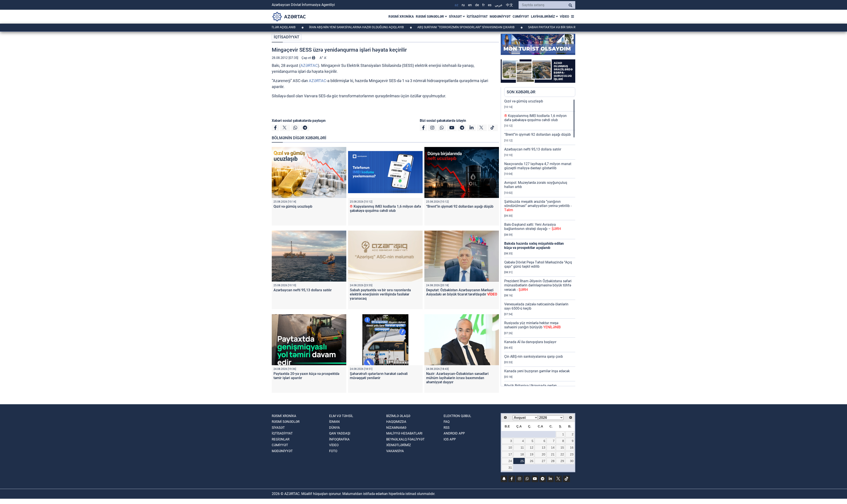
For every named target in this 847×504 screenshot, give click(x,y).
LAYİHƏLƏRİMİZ (543, 17)
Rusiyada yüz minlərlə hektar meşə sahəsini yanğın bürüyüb (532, 325)
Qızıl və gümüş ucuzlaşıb (293, 206)
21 (553, 454)
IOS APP (450, 439)
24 (510, 461)
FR (483, 5)
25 (522, 461)
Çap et (307, 58)
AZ (456, 5)
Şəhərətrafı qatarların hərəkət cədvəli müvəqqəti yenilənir (379, 376)
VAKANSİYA (395, 451)
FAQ (447, 422)
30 (571, 461)
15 (562, 447)
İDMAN (334, 422)
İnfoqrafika (339, 439)
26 (531, 461)
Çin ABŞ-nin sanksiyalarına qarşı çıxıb (533, 356)
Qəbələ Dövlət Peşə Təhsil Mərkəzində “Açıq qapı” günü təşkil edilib (538, 264)
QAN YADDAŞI (339, 433)
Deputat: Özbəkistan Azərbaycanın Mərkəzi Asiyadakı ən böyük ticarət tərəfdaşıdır (461, 292)
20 (543, 454)
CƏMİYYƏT (521, 17)
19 (531, 454)
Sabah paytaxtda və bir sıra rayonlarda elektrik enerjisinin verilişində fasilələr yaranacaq (380, 294)
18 (522, 454)
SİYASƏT (456, 17)
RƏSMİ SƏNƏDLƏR (430, 17)
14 (553, 447)
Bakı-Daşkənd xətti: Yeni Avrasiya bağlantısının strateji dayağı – (532, 226)
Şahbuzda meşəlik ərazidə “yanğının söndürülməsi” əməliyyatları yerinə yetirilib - (538, 205)
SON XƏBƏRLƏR (521, 92)
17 (510, 454)
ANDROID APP (454, 433)
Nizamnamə (396, 428)
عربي (499, 5)
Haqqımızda (396, 422)
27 (543, 461)
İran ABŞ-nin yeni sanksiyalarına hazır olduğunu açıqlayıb (331, 27)
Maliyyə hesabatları (404, 433)
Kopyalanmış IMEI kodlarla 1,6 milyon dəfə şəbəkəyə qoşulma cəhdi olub (385, 208)
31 (510, 467)
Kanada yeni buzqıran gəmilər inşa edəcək (537, 371)
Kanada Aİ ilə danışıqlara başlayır (530, 342)
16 (571, 447)
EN (470, 5)
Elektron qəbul (457, 416)
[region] (539, 242)
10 (510, 447)
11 (522, 447)
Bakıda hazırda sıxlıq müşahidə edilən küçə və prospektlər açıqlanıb (534, 245)
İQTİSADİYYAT (477, 17)
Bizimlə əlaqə (398, 416)
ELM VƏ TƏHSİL (341, 416)
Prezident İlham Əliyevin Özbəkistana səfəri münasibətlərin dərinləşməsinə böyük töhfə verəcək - (538, 285)
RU (463, 5)
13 (543, 447)
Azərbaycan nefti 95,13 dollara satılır (303, 290)
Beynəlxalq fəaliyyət (405, 439)
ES (489, 5)
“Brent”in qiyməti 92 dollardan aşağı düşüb (459, 206)
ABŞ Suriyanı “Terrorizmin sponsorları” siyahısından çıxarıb (440, 27)
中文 (509, 5)
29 (562, 461)
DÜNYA (334, 428)
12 (531, 447)
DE (477, 5)
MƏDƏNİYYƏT (500, 17)
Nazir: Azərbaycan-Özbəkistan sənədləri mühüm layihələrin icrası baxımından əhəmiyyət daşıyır (457, 378)
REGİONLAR (280, 439)
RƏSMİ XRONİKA (401, 17)
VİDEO (564, 17)
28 (553, 461)
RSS (447, 428)
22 (562, 454)
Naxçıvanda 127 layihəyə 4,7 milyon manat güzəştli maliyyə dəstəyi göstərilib (537, 166)
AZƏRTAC (309, 65)
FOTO (333, 451)
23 (571, 454)
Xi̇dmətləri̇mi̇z (398, 445)
